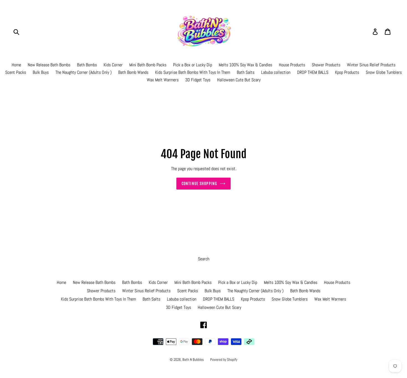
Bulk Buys (41, 72)
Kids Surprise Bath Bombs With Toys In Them (192, 72)
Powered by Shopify (223, 359)
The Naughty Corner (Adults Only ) (83, 72)
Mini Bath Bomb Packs (147, 65)
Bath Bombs (87, 65)
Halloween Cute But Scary (239, 80)
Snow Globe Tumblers (384, 72)
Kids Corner (113, 65)
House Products (292, 65)
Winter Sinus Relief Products (371, 65)
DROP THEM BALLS (312, 72)
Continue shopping (199, 183)
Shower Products (326, 65)
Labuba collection (275, 72)
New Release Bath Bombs (49, 65)
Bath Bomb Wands (133, 72)
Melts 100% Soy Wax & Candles (245, 65)
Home (16, 65)
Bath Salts (245, 72)
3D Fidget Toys (197, 80)
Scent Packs (15, 72)
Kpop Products (347, 72)
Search (203, 259)
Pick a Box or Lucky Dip (192, 65)
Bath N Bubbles (193, 359)
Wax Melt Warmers (163, 80)
